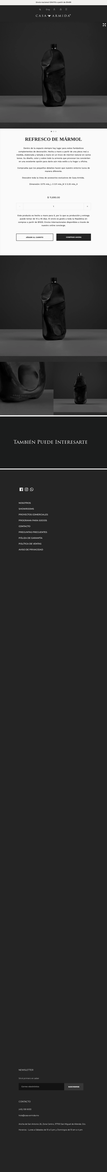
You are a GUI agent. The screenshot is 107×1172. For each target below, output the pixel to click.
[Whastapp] (31, 489)
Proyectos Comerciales (33, 514)
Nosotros (25, 503)
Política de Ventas (30, 544)
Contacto (24, 526)
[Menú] (67, 9)
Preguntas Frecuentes (33, 532)
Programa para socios (33, 520)
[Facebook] (21, 489)
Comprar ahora (73, 237)
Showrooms (26, 509)
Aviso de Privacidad (31, 549)
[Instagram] (26, 489)
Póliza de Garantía (30, 538)
